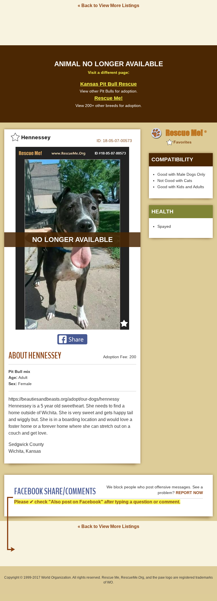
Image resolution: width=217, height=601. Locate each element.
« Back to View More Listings (108, 5)
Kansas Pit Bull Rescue (108, 84)
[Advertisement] (108, 26)
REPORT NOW (189, 493)
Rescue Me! (108, 98)
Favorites (182, 142)
